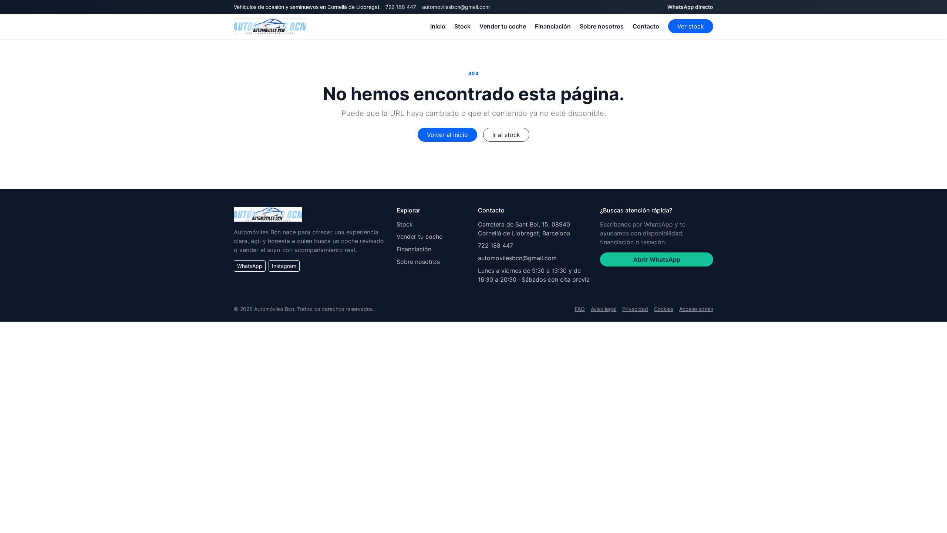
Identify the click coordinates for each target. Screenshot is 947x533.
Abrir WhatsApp (656, 259)
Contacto (646, 26)
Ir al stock (506, 134)
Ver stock (690, 26)
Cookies (663, 309)
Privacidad (635, 309)
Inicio (437, 26)
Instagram (284, 266)
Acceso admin (696, 309)
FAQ (580, 309)
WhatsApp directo (690, 7)
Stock (462, 26)
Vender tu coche (502, 26)
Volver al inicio (447, 134)
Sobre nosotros (602, 26)
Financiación (553, 26)
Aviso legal (603, 309)
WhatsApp (249, 266)
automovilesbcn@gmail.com (456, 7)
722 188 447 (400, 7)
